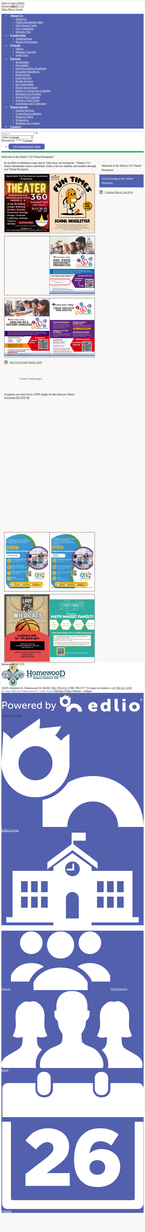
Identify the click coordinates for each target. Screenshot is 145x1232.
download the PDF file (17, 397)
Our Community (25, 28)
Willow (20, 48)
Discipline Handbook (27, 71)
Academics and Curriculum (31, 103)
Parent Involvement (26, 87)
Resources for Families (28, 93)
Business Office (24, 116)
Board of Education (26, 41)
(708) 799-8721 (59, 688)
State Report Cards (26, 25)
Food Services (23, 78)
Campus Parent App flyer (119, 192)
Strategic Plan (23, 31)
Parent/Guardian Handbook (31, 68)
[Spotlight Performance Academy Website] (27, 231)
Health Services (24, 81)
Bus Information (25, 84)
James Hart (22, 55)
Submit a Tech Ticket (27, 100)
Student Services (25, 110)
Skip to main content (12, 2)
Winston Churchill (26, 51)
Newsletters (22, 65)
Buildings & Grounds (28, 123)
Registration (22, 62)
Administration (24, 38)
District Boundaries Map (29, 22)
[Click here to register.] (72, 656)
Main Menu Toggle (12, 9)
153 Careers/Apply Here (26, 146)
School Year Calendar (28, 97)
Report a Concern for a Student (33, 90)
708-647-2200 (124, 688)
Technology (22, 119)
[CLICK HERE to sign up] (27, 589)
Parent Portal (23, 74)
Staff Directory (118, 989)
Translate (28, 140)
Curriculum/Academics (28, 113)
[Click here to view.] (72, 231)
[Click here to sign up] (72, 589)
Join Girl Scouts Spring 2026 (26, 362)
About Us (21, 19)
